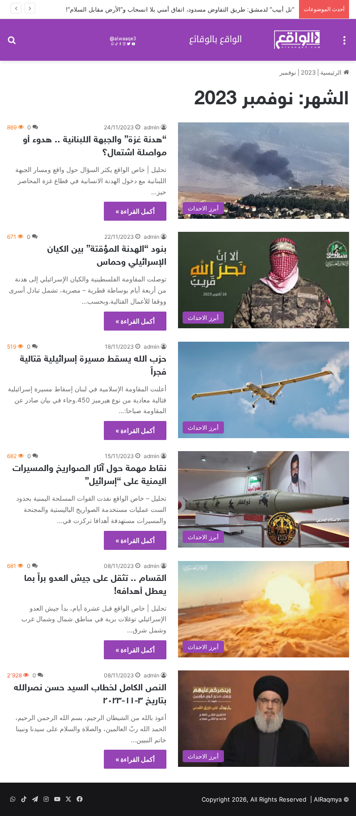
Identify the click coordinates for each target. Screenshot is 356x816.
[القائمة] (344, 43)
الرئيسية (331, 72)
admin (151, 127)
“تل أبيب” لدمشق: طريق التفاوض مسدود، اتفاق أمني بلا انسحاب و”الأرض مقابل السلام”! (180, 9)
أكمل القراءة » (135, 211)
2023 (308, 72)
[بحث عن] (11, 43)
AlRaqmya (328, 799)
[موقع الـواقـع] (217, 40)
